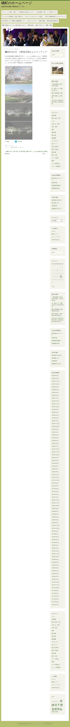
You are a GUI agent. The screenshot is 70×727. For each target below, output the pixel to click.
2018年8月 (54, 562)
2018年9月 (54, 559)
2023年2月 (54, 443)
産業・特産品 (55, 149)
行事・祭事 (54, 126)
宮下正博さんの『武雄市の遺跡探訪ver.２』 (14, 21)
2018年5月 (54, 571)
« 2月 (53, 286)
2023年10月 (55, 426)
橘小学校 (54, 135)
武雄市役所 (54, 206)
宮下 (57, 705)
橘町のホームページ (16, 3)
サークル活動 (55, 158)
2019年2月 (54, 548)
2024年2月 (54, 418)
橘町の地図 (42, 21)
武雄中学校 (54, 182)
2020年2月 (54, 522)
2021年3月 (54, 491)
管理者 (56, 711)
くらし (53, 121)
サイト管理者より (56, 163)
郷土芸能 (54, 152)
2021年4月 (54, 488)
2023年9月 (54, 429)
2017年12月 (55, 582)
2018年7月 (54, 565)
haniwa (16, 49)
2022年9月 (54, 457)
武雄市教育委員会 (56, 185)
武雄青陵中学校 (55, 188)
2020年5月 (54, 517)
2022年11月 (55, 452)
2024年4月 (54, 412)
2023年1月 (54, 446)
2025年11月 (55, 381)
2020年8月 (54, 511)
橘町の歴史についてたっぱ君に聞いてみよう (14, 25)
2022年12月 (55, 449)
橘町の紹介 (31, 25)
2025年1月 (54, 398)
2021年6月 (54, 483)
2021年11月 (55, 480)
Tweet (7, 141)
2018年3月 (54, 576)
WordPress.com (49, 723)
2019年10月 (55, 528)
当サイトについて (32, 21)
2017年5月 (54, 602)
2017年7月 (54, 596)
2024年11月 (55, 404)
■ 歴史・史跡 (11, 12)
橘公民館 (54, 132)
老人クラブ (54, 143)
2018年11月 (55, 554)
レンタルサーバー (56, 701)
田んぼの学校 (55, 146)
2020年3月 (54, 520)
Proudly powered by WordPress (25, 723)
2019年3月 (54, 545)
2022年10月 (55, 455)
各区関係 (12, 147)
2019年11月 (55, 525)
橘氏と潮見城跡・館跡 (57, 93)
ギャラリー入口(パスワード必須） (34, 16)
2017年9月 (54, 590)
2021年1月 (54, 497)
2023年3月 (54, 440)
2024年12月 (55, 401)
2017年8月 (54, 593)
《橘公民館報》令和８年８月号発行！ (57, 85)
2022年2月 (54, 471)
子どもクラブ (55, 141)
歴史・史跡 (54, 155)
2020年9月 (54, 508)
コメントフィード (56, 237)
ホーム (4, 12)
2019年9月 (54, 531)
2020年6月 (54, 514)
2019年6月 (54, 539)
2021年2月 (54, 494)
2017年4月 (54, 604)
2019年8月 (54, 534)
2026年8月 (54, 375)
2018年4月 (54, 573)
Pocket (20, 141)
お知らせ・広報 (55, 124)
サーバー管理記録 (56, 166)
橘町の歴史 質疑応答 (52, 21)
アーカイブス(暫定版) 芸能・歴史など (12, 16)
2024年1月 (54, 421)
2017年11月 (55, 585)
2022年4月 (54, 466)
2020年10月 (55, 505)
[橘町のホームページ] (35, 37)
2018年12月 (55, 551)
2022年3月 (54, 469)
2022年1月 (54, 474)
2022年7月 (54, 460)
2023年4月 (54, 438)
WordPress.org (56, 239)
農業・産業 (49, 25)
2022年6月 (54, 463)
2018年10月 (55, 556)
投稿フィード (55, 234)
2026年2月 (54, 378)
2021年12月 (55, 477)
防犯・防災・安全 (56, 118)
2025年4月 (54, 392)
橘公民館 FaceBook (56, 200)
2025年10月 (55, 384)
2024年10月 (55, 406)
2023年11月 (55, 423)
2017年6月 (54, 599)
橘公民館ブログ (55, 203)
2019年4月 (54, 542)
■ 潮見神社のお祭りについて (26, 12)
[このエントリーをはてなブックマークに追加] (16, 141)
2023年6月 (54, 435)
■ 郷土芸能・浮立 (41, 12)
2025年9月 (54, 387)
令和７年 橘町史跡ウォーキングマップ (55, 16)
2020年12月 (55, 500)
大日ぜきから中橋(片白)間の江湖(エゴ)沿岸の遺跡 (57, 102)
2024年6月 (54, 409)
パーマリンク (20, 147)
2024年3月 (54, 415)
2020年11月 (55, 503)
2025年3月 (54, 395)
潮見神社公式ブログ (57, 208)
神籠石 (53, 711)
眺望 (16, 147)
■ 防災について (52, 12)
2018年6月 (54, 568)
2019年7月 (54, 537)
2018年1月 (54, 579)
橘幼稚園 (54, 138)
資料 (53, 129)
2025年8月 (54, 389)
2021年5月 (54, 486)
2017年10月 (55, 587)
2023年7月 (54, 432)
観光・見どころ (40, 25)
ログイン (54, 231)
